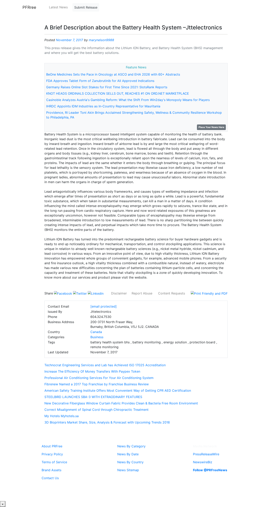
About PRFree (52, 446)
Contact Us (50, 478)
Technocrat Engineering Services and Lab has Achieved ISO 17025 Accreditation (105, 365)
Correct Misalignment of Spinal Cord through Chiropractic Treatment (96, 410)
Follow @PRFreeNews (210, 470)
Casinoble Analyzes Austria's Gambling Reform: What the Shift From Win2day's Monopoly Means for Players (128, 100)
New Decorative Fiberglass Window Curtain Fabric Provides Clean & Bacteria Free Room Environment (121, 403)
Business (96, 337)
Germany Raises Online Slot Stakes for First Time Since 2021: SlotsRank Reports (106, 87)
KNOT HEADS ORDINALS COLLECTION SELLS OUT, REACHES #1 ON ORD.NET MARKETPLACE (117, 93)
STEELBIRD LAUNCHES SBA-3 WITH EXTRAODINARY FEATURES (93, 397)
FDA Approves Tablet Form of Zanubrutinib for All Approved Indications (100, 81)
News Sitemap (128, 470)
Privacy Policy (52, 454)
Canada (96, 332)
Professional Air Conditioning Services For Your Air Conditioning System (99, 378)
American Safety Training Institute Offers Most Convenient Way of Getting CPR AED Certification (117, 390)
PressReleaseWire (206, 454)
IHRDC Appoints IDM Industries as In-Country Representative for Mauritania (103, 106)
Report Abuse (142, 293)
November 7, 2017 (69, 40)
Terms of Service (54, 462)
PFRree (29, 7)
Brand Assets (51, 470)
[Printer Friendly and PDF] (209, 293)
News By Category (131, 446)
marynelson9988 (101, 40)
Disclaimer (119, 293)
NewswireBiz (202, 462)
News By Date (128, 454)
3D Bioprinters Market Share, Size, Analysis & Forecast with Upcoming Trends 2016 (107, 422)
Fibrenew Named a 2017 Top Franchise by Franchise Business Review (96, 384)
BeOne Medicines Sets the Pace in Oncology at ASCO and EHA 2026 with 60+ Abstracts (113, 74)
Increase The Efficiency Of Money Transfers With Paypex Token (92, 371)
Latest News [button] (58, 7)
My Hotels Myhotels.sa (61, 416)
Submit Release (85, 7)
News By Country (130, 462)
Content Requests (171, 293)
